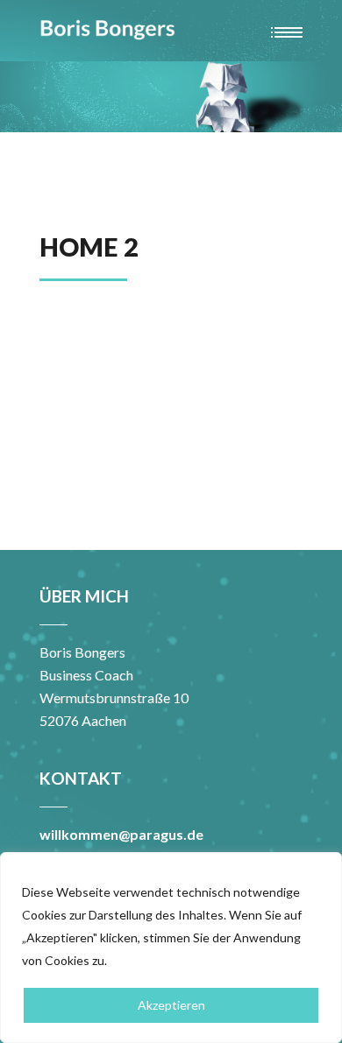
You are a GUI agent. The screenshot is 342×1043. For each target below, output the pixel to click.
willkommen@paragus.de (121, 834)
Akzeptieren (171, 1004)
